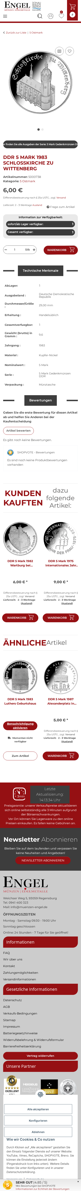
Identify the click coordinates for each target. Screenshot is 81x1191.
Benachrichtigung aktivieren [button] (20, 726)
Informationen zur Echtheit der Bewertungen (42, 1188)
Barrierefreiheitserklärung (22, 1046)
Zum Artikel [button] (20, 756)
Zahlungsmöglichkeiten (20, 973)
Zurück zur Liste (16, 32)
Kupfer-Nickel (48, 355)
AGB (6, 1007)
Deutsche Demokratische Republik (56, 295)
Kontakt (9, 966)
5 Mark (43, 365)
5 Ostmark (27, 181)
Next (71, 574)
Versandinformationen (19, 979)
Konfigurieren (38, 1120)
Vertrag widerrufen (40, 1056)
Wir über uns (12, 959)
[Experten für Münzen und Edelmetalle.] (23, 6)
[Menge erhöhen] (34, 250)
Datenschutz (12, 1000)
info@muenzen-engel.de (29, 907)
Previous (9, 574)
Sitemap (9, 1020)
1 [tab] (38, 129)
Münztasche (47, 384)
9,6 (41, 334)
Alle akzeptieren (38, 1109)
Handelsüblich (48, 315)
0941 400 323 (18, 902)
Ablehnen (38, 1132)
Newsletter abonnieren (43, 860)
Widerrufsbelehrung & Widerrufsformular (33, 1040)
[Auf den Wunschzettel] (69, 51)
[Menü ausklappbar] (5, 19)
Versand (61, 197)
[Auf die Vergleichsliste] (59, 51)
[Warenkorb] (6, 41)
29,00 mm (46, 305)
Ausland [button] (37, 205)
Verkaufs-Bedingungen (20, 1013)
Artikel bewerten (18, 430)
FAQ (6, 953)
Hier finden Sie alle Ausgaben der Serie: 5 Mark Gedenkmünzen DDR (40, 144)
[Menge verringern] (5, 250)
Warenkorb (16, 618)
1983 (42, 345)
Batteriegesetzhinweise (20, 1033)
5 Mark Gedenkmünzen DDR (55, 375)
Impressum (11, 1026)
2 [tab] (42, 129)
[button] (40, 16)
